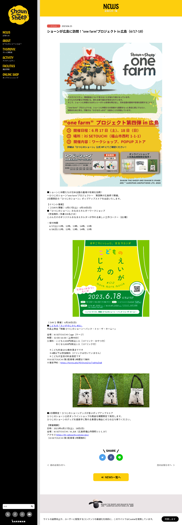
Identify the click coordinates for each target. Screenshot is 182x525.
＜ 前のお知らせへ (56, 465)
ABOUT (12, 42)
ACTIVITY (9, 59)
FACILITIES (9, 67)
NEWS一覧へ (112, 477)
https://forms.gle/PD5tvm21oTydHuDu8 (81, 362)
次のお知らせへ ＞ (166, 465)
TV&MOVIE (9, 50)
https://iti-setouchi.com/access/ (72, 434)
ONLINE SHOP (11, 76)
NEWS (6, 33)
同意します (170, 519)
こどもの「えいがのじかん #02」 (66, 325)
